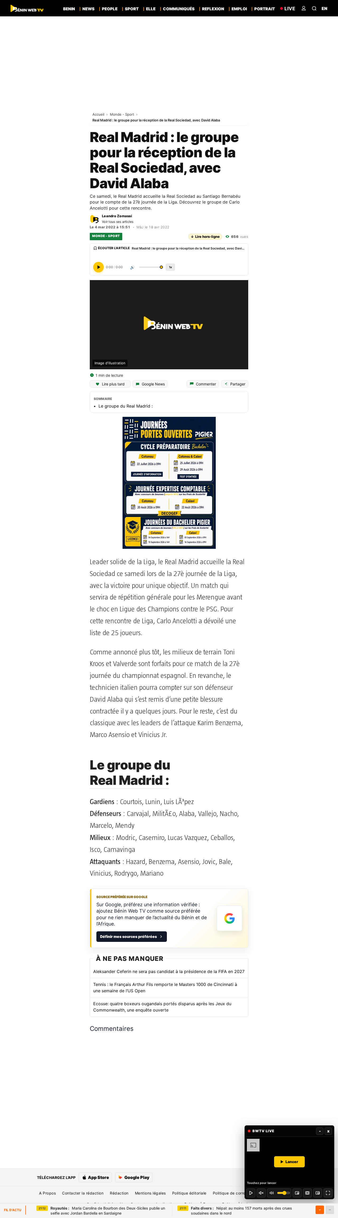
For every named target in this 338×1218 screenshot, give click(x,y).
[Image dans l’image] (317, 1192)
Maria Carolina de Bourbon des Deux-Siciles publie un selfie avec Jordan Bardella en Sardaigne (107, 1211)
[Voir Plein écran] (327, 1192)
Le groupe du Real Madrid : (125, 406)
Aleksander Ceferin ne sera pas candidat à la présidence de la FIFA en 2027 (169, 971)
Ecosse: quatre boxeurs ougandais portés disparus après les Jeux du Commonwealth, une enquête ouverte (162, 1007)
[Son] (261, 1192)
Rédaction (119, 1193)
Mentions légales (150, 1193)
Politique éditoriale (189, 1193)
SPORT (132, 9)
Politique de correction (234, 1193)
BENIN (69, 9)
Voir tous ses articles (118, 222)
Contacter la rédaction (83, 1193)
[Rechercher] (314, 8)
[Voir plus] (320, 1210)
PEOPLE (110, 9)
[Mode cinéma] (307, 1192)
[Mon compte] (304, 8)
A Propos (47, 1193)
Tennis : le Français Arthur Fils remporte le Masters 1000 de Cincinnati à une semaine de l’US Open (165, 987)
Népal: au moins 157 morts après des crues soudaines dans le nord (241, 1211)
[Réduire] (330, 1210)
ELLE (151, 9)
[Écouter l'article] (98, 267)
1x (170, 267)
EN (324, 8)
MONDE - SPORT (106, 236)
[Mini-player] (297, 1192)
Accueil (98, 114)
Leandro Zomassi (117, 216)
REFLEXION (213, 9)
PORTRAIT (264, 9)
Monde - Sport (122, 114)
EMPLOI (239, 9)
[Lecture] (250, 1192)
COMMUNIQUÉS (179, 9)
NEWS (88, 9)
